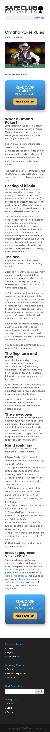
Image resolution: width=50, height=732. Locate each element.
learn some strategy (16, 575)
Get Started (25, 101)
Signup (10, 652)
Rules (20, 37)
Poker (10, 669)
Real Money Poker (16, 673)
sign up (30, 579)
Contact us (13, 656)
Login (10, 648)
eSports (11, 677)
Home (10, 703)
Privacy (11, 712)
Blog (9, 707)
